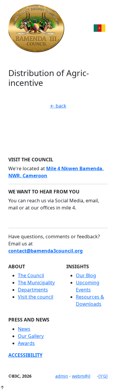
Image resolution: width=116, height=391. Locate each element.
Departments (33, 289)
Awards (26, 343)
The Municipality (36, 282)
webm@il (81, 376)
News (24, 329)
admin (61, 376)
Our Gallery (31, 336)
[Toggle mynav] (101, 28)
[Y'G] (103, 376)
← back (58, 106)
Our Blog (86, 275)
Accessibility (25, 355)
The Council (31, 275)
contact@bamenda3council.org (45, 250)
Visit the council (35, 297)
